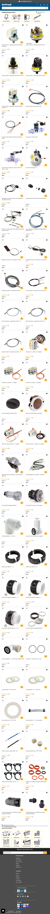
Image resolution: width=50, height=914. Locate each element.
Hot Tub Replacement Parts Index (9, 826)
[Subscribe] (45, 852)
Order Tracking (19, 861)
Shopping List (18, 867)
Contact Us (18, 858)
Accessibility (18, 911)
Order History (18, 859)
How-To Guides (19, 882)
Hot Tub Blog (18, 880)
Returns (17, 863)
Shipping (17, 865)
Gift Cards (18, 878)
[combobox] (25, 8)
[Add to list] (3, 25)
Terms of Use (10, 911)
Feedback (18, 877)
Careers (17, 875)
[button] (5, 49)
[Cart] (44, 5)
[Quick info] (23, 25)
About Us (17, 873)
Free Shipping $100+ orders (26, 1)
